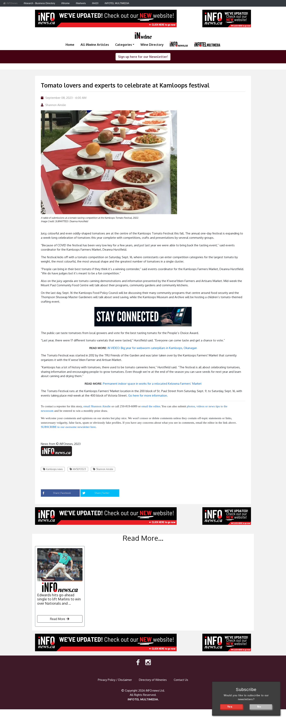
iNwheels (81, 3)
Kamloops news (54, 469)
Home (70, 45)
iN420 (95, 3)
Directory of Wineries (153, 680)
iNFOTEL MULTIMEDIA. (143, 699)
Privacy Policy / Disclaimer (115, 680)
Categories (123, 45)
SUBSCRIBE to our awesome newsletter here (68, 427)
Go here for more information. (148, 395)
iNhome (65, 3)
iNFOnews (12, 3)
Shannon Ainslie (55, 105)
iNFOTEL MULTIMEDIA (117, 3)
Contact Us (181, 680)
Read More (58, 619)
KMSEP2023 (79, 469)
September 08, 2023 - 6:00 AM (65, 98)
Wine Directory (152, 45)
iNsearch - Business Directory (39, 3)
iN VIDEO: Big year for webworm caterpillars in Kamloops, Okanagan (152, 348)
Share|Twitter (102, 493)
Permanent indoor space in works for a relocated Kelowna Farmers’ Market (152, 383)
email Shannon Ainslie (97, 406)
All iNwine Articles (95, 45)
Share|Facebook (62, 493)
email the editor (150, 406)
